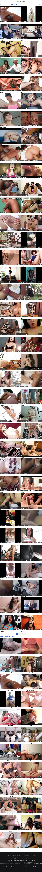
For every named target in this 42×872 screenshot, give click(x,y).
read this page (39, 863)
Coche (1, 196)
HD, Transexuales (2, 214)
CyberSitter (13, 866)
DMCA (27, 866)
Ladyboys (1, 40)
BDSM (22, 196)
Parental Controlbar (21, 866)
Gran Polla (2, 22)
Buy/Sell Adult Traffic (28, 862)
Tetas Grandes (2, 109)
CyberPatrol (7, 866)
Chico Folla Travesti (3, 127)
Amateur (22, 22)
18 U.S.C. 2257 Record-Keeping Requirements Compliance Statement (21, 860)
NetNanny (2, 866)
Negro (22, 561)
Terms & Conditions (34, 866)
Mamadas (1, 179)
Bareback (22, 75)
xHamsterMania (21, 1)
